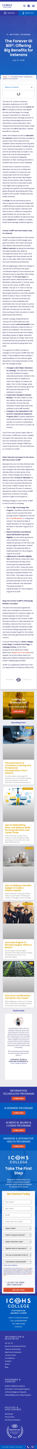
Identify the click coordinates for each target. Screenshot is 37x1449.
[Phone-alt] (28, 1447)
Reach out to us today (21, 652)
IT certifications (15, 518)
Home (5, 77)
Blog (6, 1367)
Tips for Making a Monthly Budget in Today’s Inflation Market (18, 888)
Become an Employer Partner (15, 1346)
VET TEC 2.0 (9, 1343)
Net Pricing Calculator (12, 1420)
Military (14, 34)
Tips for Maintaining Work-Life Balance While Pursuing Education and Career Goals (17, 829)
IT (7, 34)
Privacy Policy (9, 1417)
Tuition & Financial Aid (13, 1349)
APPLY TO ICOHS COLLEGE (18, 1318)
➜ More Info (18, 1098)
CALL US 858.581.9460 (18, 1321)
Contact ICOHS (10, 1355)
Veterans (25, 34)
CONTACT (18, 1327)
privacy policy (26, 1268)
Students (8, 1361)
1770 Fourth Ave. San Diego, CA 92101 (18, 1312)
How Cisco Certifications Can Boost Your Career (17, 996)
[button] (24, 6)
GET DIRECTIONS (18, 1324)
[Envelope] (33, 1447)
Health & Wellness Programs (15, 1386)
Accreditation (10, 1358)
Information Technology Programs (17, 1389)
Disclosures (9, 1414)
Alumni (7, 1364)
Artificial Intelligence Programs (16, 1392)
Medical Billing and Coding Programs (18, 1395)
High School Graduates (13, 1352)
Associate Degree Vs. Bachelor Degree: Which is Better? (18, 945)
